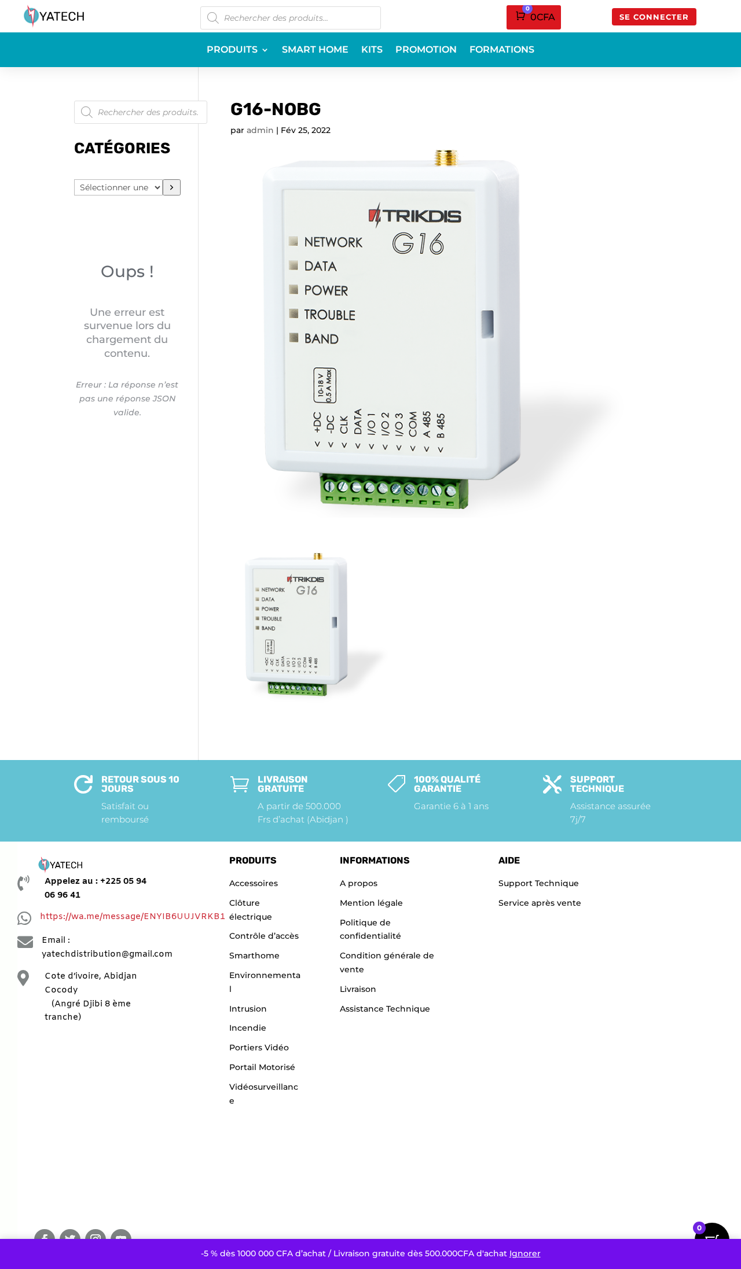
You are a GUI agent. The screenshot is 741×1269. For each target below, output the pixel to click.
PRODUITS (232, 50)
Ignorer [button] (525, 1253)
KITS (372, 50)
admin (260, 130)
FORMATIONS (501, 50)
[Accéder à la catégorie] (172, 187)
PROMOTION (426, 50)
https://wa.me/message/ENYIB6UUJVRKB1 (132, 917)
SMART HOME (315, 50)
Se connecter (654, 16)
